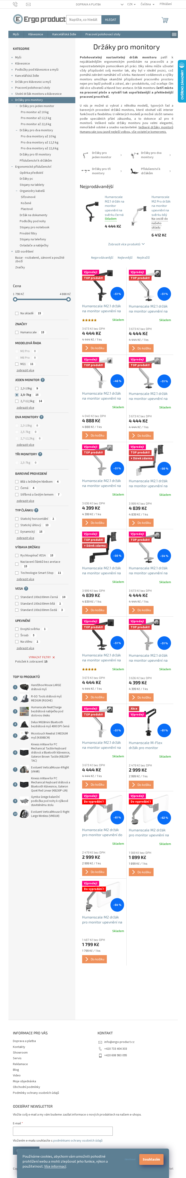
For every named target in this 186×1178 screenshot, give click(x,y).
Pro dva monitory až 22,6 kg (40, 148)
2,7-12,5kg (31, 401)
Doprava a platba (88, 4)
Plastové (27, 209)
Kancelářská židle (27, 76)
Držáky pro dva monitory (36, 130)
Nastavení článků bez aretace (40, 564)
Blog (16, 1070)
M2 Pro (28, 351)
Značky (20, 267)
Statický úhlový (34, 525)
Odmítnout (130, 1159)
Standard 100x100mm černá (42, 597)
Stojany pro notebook (34, 227)
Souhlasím (151, 1159)
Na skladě (30, 313)
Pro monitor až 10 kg (35, 112)
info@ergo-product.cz (119, 1042)
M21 (26, 364)
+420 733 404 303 (115, 1049)
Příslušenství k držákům (36, 160)
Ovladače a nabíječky (34, 245)
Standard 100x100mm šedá (41, 610)
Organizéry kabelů (32, 191)
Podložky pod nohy (33, 221)
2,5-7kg (29, 395)
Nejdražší (143, 257)
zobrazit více (25, 370)
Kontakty (19, 1047)
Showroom (20, 1052)
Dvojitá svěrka (33, 629)
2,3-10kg (29, 388)
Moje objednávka (24, 1081)
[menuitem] (16, 34)
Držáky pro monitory (29, 100)
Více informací (55, 1166)
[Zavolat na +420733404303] (19, 4)
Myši (18, 57)
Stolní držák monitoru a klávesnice (38, 94)
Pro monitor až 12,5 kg (36, 118)
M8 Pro (28, 357)
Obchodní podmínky (26, 1087)
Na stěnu (29, 641)
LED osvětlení (24, 251)
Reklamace (20, 1064)
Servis (17, 1058)
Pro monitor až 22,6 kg (36, 124)
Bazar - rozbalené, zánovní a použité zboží (39, 259)
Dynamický (31, 531)
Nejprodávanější (102, 257)
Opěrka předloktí (31, 173)
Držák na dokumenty (33, 215)
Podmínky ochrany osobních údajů (36, 1093)
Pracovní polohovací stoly (32, 88)
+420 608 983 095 (115, 1055)
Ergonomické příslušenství (33, 167)
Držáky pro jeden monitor (37, 106)
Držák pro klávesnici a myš (33, 82)
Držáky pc (26, 178)
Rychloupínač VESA (36, 555)
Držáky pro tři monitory (35, 154)
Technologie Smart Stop (40, 573)
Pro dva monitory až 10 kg (38, 136)
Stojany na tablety (32, 185)
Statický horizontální (37, 519)
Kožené (26, 203)
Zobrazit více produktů (124, 244)
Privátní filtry (28, 233)
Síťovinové (28, 197)
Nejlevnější (125, 257)
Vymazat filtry (40, 657)
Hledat (110, 19)
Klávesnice (22, 63)
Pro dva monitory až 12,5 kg (40, 142)
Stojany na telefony (33, 239)
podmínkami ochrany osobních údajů (78, 1140)
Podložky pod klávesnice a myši (37, 69)
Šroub (27, 635)
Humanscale (32, 332)
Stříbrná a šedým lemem (39, 494)
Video (17, 1075)
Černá (27, 488)
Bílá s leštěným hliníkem (39, 481)
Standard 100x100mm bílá (40, 603)
